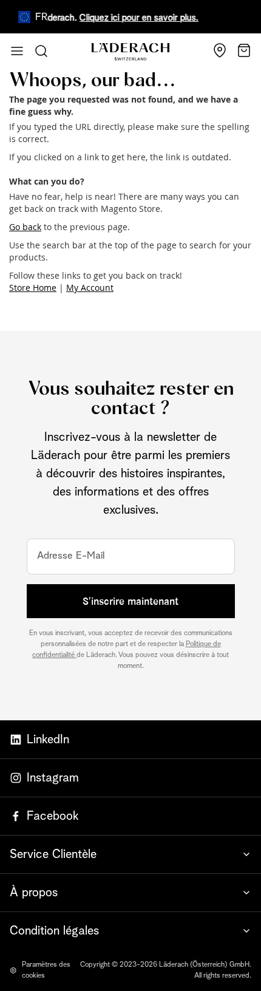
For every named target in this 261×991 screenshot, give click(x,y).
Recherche (41, 51)
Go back (25, 227)
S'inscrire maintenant (130, 601)
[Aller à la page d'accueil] (130, 52)
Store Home (32, 287)
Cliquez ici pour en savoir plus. (134, 17)
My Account (90, 287)
